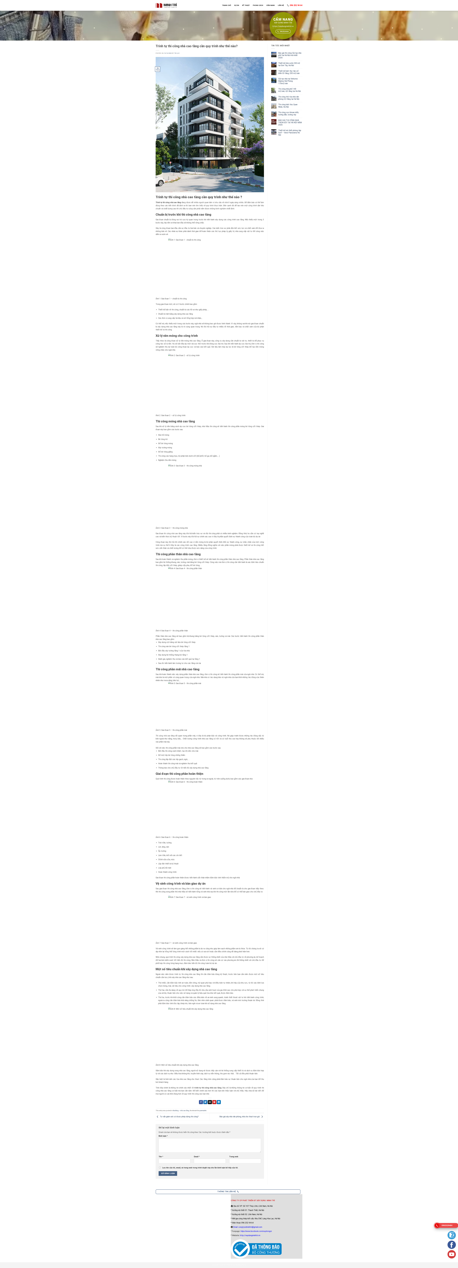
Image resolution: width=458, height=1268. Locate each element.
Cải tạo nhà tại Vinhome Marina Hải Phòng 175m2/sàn (288, 81)
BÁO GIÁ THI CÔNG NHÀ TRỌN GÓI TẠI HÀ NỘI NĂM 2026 (290, 122)
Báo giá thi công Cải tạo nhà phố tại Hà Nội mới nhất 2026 (289, 55)
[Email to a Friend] (210, 1102)
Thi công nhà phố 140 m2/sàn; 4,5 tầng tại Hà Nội (289, 90)
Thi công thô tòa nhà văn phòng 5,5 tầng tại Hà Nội (288, 98)
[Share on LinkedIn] (219, 1102)
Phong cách (258, 5)
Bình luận (163, 1136)
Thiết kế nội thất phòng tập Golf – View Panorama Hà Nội (289, 132)
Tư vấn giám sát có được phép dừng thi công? (179, 1116)
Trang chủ (226, 5)
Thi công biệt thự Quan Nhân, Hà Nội (287, 105)
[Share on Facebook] (201, 1102)
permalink (203, 1110)
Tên (161, 1157)
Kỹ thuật (246, 5)
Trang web (233, 1157)
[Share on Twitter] (205, 1102)
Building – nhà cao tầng (181, 1110)
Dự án (236, 5)
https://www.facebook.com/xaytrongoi (256, 1231)
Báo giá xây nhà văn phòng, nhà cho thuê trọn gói (239, 1116)
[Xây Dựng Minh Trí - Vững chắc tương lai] (166, 5)
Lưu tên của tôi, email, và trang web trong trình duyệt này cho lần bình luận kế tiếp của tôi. (200, 1168)
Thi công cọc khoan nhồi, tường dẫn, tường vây (288, 113)
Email (197, 1157)
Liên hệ (281, 5)
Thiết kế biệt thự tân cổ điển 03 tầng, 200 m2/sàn (289, 72)
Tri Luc (177, 53)
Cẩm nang (270, 5)
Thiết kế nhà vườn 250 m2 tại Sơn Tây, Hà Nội (289, 64)
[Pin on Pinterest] (214, 1102)
